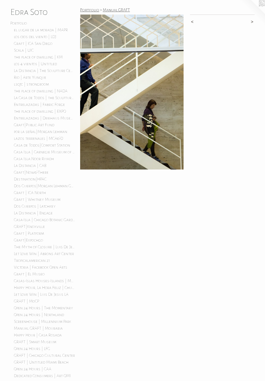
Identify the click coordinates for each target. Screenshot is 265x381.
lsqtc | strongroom (31, 84)
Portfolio (18, 23)
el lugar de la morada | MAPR (41, 30)
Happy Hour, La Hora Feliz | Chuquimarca (44, 287)
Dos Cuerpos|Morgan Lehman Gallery (44, 186)
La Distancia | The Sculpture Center (44, 70)
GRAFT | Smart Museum (35, 342)
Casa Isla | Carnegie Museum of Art (44, 152)
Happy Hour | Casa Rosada (38, 335)
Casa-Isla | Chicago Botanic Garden (44, 220)
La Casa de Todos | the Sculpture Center (44, 98)
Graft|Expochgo (28, 240)
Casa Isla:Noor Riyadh (34, 159)
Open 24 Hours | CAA (32, 369)
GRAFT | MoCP (26, 301)
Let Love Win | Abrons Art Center (44, 254)
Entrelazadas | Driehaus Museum (44, 118)
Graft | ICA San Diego (33, 43)
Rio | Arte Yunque (30, 77)
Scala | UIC (24, 50)
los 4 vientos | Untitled (35, 64)
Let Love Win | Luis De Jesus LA (41, 294)
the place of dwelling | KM (38, 57)
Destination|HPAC (30, 179)
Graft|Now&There (31, 172)
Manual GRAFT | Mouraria (38, 328)
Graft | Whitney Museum (37, 199)
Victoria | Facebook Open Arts (40, 267)
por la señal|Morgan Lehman (40, 131)
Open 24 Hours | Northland (39, 315)
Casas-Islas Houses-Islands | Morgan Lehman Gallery (44, 281)
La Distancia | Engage (33, 213)
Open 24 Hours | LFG (32, 348)
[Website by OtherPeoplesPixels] (252, 13)
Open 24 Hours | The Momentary (43, 308)
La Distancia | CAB (30, 165)
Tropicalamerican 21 (32, 260)
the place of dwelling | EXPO (40, 111)
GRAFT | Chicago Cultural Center (44, 355)
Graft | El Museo (29, 274)
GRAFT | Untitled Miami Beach (41, 362)
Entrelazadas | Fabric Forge (39, 104)
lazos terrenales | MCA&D (38, 138)
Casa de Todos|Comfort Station (42, 145)
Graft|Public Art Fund (34, 125)
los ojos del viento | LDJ (35, 37)
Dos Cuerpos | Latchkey (35, 206)
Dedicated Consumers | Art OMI (42, 376)
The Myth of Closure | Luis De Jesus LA (44, 247)
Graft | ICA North (30, 192)
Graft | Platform (29, 233)
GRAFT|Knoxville (29, 226)
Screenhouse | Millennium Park (42, 321)
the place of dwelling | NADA (41, 91)
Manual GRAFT (116, 10)
